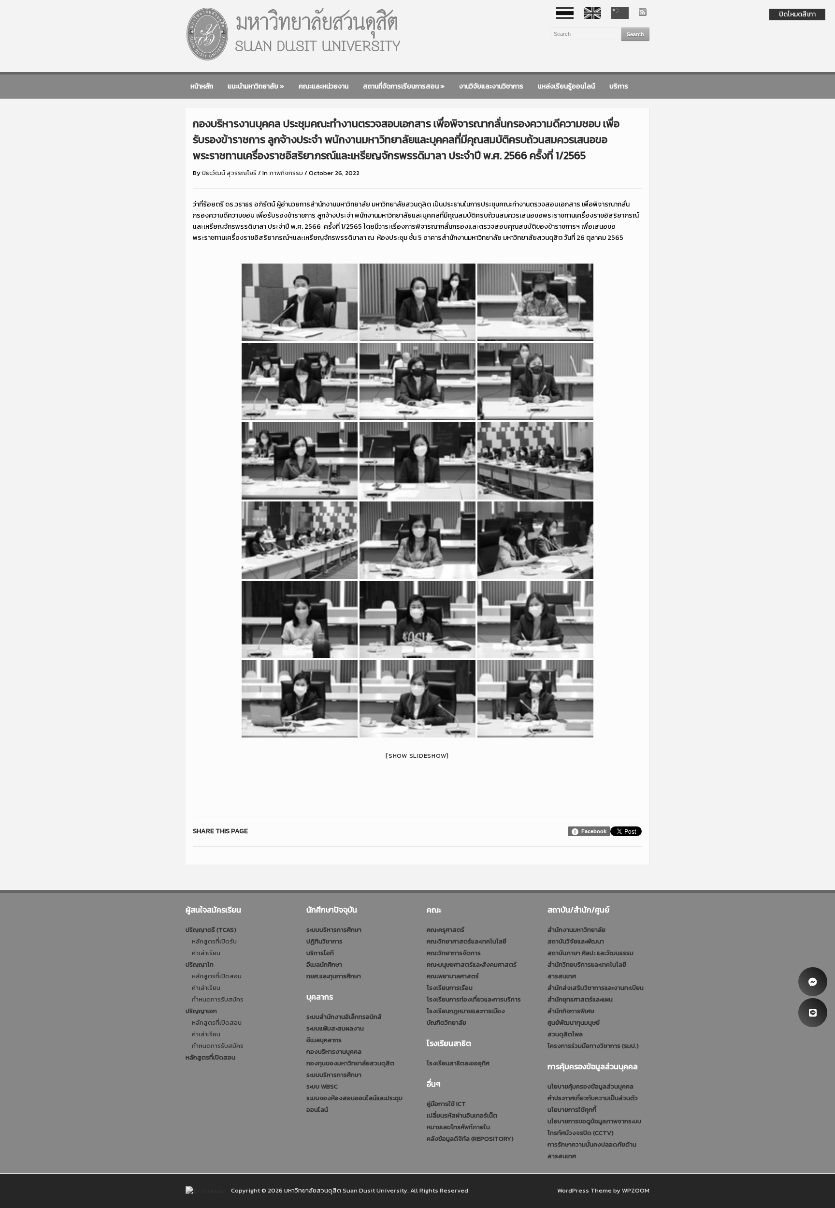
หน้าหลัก (201, 86)
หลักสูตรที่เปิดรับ (214, 941)
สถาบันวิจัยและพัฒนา (575, 941)
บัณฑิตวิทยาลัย (446, 1022)
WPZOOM (635, 1190)
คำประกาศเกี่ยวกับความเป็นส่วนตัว (592, 1098)
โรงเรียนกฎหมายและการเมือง (466, 1011)
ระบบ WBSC (322, 1086)
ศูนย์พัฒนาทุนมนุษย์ (573, 1022)
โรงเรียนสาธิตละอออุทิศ (458, 1063)
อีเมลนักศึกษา (324, 964)
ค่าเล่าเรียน (206, 953)
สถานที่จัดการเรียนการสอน (404, 86)
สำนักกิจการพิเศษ (570, 1011)
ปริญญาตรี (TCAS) (211, 929)
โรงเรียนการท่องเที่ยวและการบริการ (474, 999)
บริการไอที (320, 953)
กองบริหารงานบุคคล (333, 1051)
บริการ (618, 86)
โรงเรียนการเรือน (450, 987)
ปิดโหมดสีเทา (797, 14)
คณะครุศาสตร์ (445, 929)
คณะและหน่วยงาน (323, 86)
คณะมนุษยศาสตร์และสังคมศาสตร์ (472, 964)
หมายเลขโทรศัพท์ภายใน (458, 1127)
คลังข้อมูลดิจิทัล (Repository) (470, 1138)
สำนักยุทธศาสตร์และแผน (580, 999)
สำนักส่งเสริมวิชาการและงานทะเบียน (595, 987)
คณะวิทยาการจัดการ (454, 953)
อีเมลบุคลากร (324, 1040)
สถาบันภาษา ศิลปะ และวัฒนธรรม (590, 953)
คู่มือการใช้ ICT (446, 1103)
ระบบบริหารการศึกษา (333, 929)
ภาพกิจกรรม (286, 172)
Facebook (593, 831)
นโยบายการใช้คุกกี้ (571, 1109)
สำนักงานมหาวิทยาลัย (576, 929)
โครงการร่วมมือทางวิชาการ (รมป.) (593, 1045)
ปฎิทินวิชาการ (324, 941)
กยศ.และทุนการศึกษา (333, 976)
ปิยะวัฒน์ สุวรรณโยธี (229, 172)
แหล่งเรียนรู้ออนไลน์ (566, 86)
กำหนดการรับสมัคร (218, 999)
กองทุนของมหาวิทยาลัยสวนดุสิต (350, 1063)
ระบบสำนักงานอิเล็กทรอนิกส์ (344, 1016)
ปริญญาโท (200, 964)
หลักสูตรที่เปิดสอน (217, 976)
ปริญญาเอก (201, 1011)
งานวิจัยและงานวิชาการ (491, 86)
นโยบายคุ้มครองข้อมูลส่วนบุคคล (590, 1086)
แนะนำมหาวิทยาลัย (256, 86)
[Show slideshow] (417, 755)
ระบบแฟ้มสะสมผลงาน (335, 1028)
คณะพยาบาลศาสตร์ (453, 976)
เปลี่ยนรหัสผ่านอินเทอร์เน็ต (462, 1115)
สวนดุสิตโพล (565, 1034)
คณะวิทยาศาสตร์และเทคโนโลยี (466, 941)
